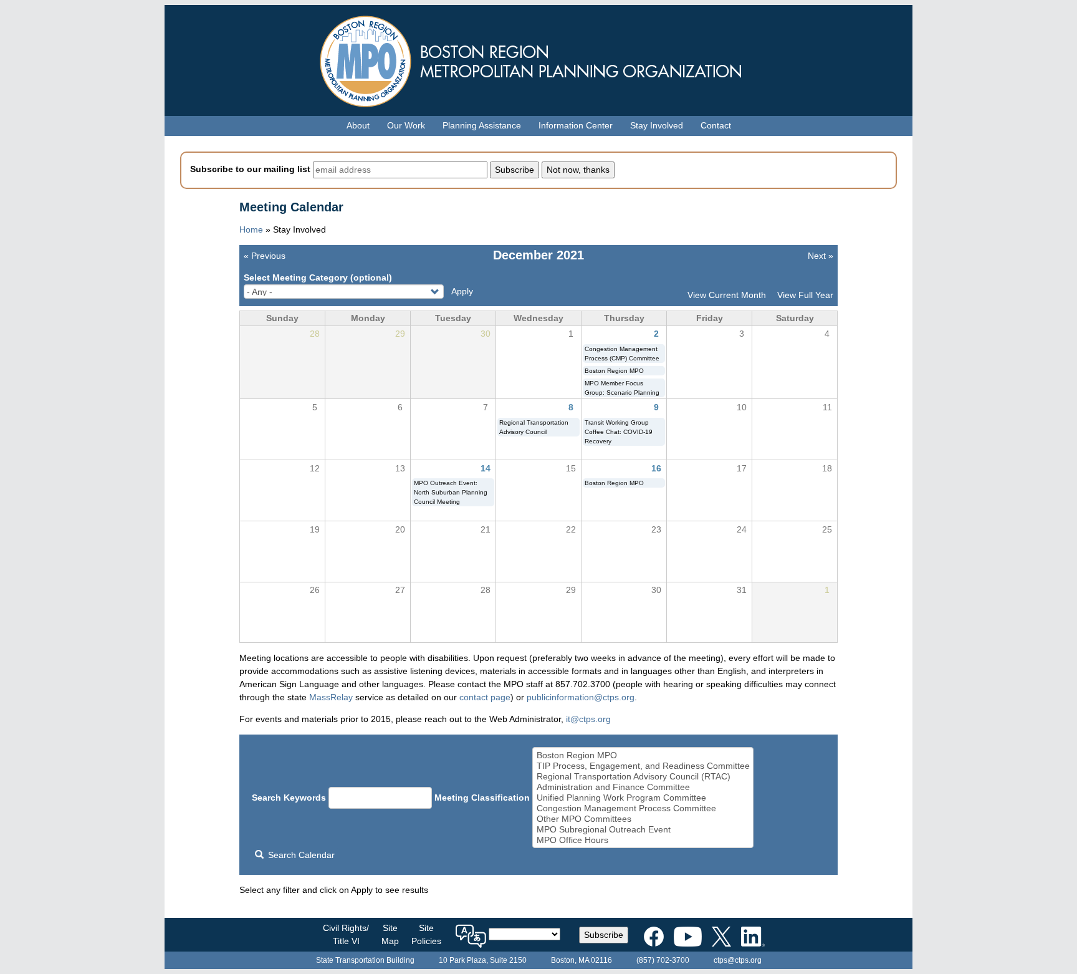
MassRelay (331, 697)
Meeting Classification (482, 798)
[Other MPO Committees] (643, 819)
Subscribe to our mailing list (250, 169)
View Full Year (805, 295)
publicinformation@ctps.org (580, 697)
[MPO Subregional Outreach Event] (643, 829)
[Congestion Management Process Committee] (643, 808)
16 (656, 468)
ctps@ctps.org (738, 960)
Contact (716, 125)
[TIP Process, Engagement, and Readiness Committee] (643, 766)
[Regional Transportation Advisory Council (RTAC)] (643, 776)
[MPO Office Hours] (643, 840)
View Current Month (726, 295)
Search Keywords (289, 798)
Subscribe (603, 935)
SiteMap (390, 934)
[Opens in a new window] (654, 934)
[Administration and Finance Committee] (643, 787)
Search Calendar (300, 855)
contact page (484, 697)
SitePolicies (426, 934)
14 (486, 468)
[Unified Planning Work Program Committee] (643, 798)
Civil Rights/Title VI (346, 934)
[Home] (538, 58)
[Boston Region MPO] (643, 755)
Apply (462, 291)
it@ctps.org (588, 719)
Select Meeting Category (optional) (318, 277)
